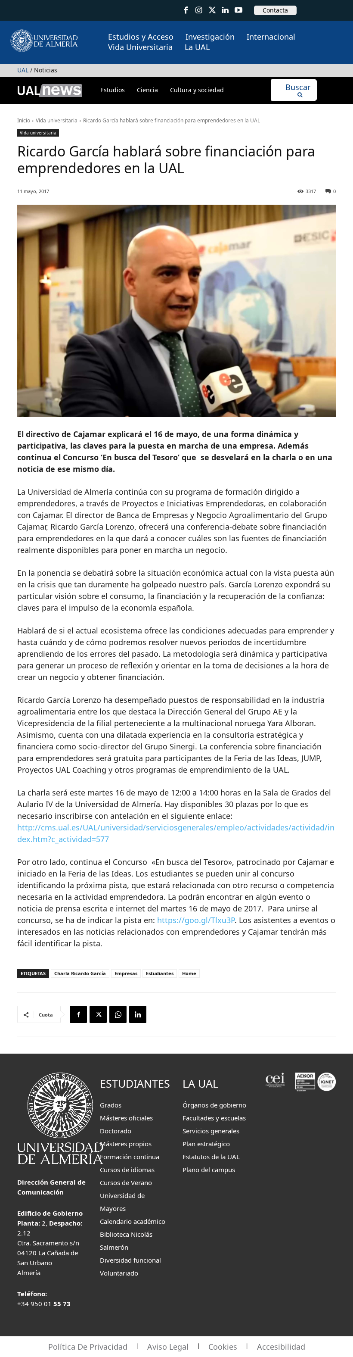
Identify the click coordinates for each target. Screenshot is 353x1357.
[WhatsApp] (118, 1014)
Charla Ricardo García (80, 973)
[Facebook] (185, 10)
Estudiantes (159, 973)
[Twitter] (212, 10)
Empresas (126, 973)
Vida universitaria (56, 120)
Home (189, 973)
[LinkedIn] (225, 10)
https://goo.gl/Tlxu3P (196, 920)
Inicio (23, 120)
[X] (98, 1014)
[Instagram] (199, 10)
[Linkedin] (137, 1014)
